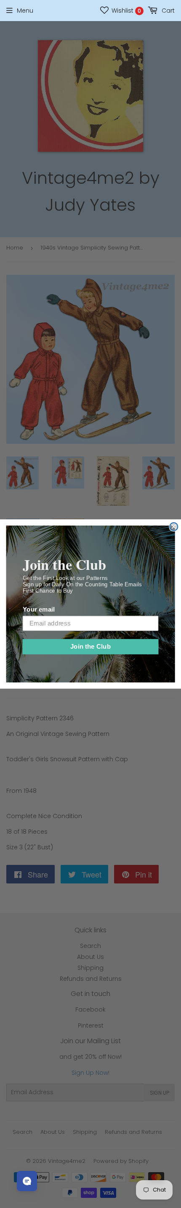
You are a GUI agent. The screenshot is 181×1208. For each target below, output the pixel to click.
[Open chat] (27, 1181)
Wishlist (125, 10)
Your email (39, 609)
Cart (167, 10)
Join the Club (90, 646)
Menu (25, 10)
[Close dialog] (174, 527)
